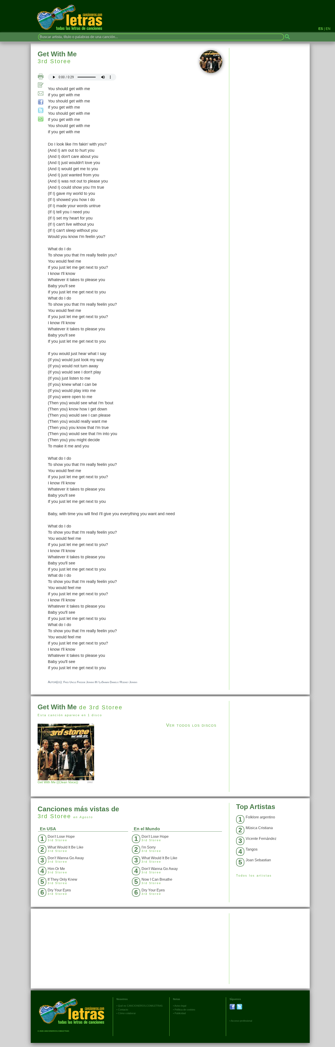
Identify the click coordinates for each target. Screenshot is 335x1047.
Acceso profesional (241, 1020)
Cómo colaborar (127, 1013)
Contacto (123, 1009)
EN (328, 29)
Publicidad (180, 1013)
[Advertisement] (269, 733)
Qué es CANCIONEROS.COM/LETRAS (140, 1005)
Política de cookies (185, 1009)
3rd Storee (54, 61)
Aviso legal (180, 1005)
